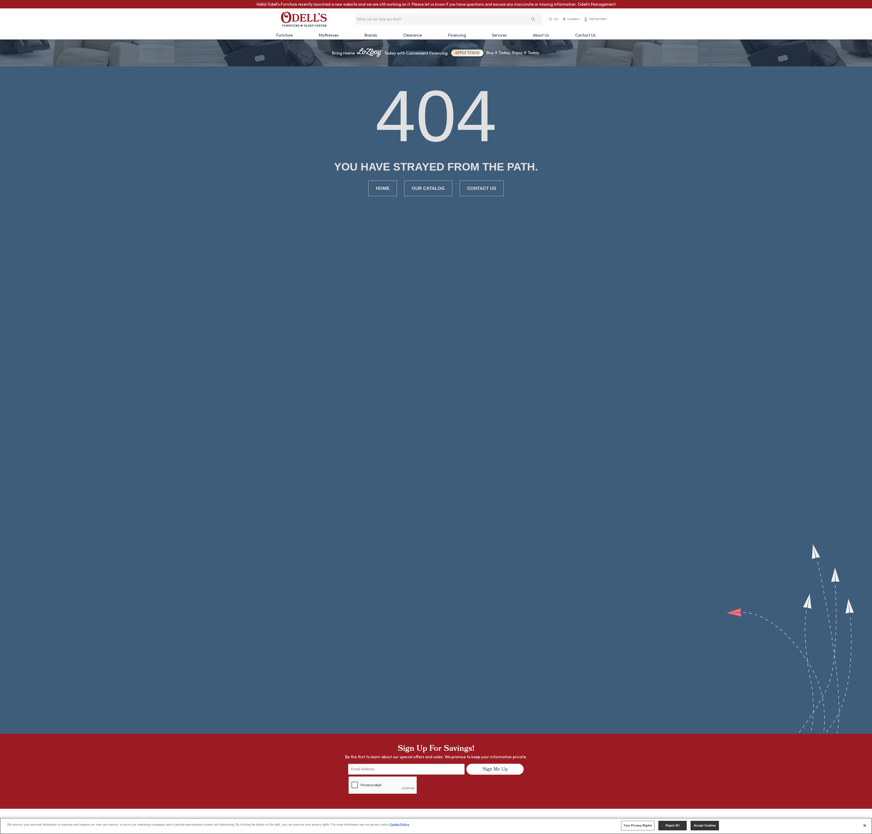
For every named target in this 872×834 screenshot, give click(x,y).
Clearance (412, 35)
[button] (550, 19)
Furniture (284, 35)
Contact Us (585, 35)
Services (499, 35)
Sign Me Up (495, 770)
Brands (370, 35)
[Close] (865, 826)
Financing (457, 35)
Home (382, 188)
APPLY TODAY (467, 53)
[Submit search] (533, 19)
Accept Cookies (705, 825)
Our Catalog (428, 188)
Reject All (672, 825)
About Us (541, 35)
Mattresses (329, 35)
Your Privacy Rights (638, 825)
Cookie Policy (399, 824)
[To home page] (303, 19)
